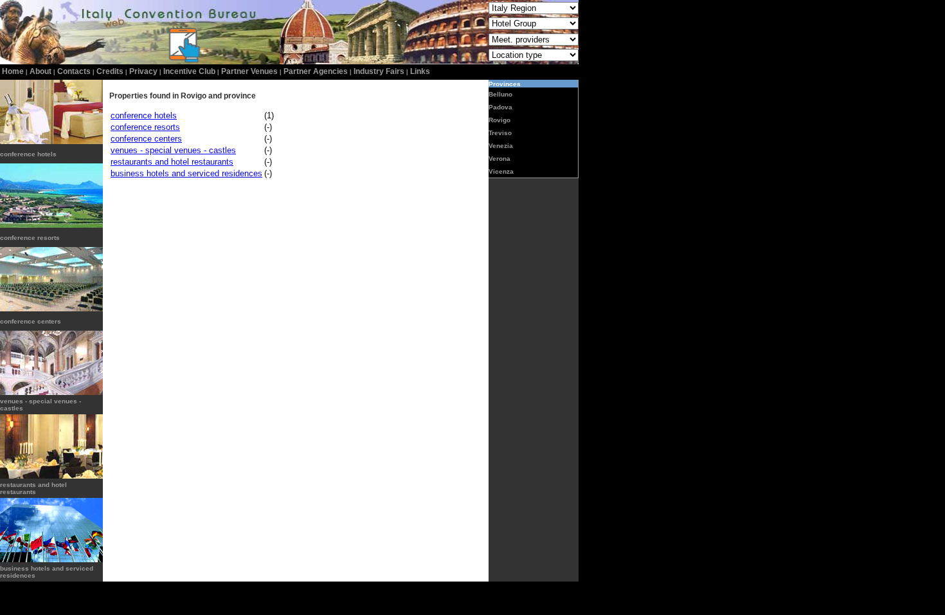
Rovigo (499, 120)
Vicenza (501, 171)
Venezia (501, 145)
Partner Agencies (316, 71)
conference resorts (30, 237)
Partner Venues (249, 71)
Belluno (500, 94)
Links (420, 71)
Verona (499, 158)
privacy (143, 71)
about (40, 71)
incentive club (189, 71)
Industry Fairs (379, 71)
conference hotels (28, 154)
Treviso (500, 132)
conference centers (30, 321)
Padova (500, 107)
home (13, 71)
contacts (74, 71)
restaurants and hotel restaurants (33, 488)
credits (109, 71)
